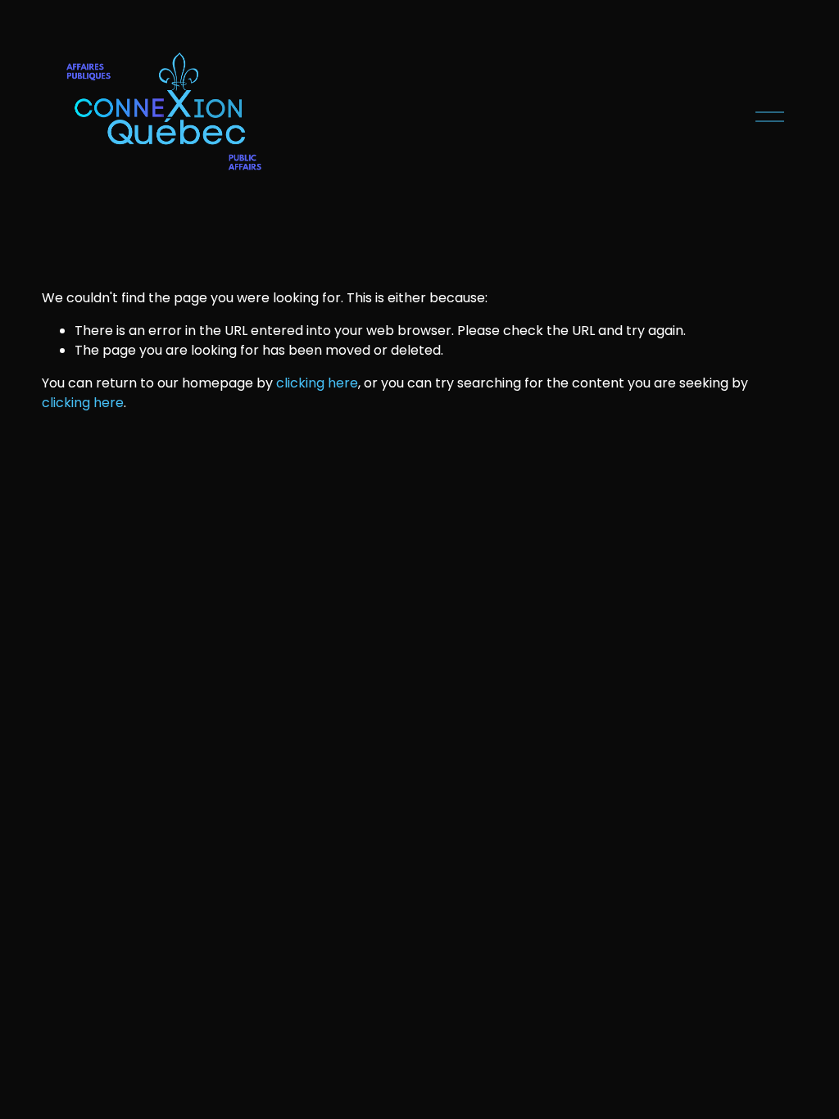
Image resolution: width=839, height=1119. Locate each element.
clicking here (317, 383)
